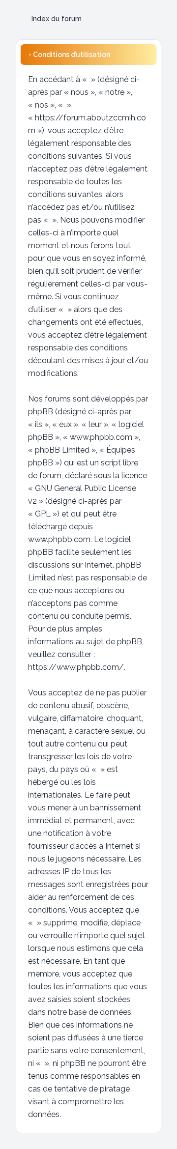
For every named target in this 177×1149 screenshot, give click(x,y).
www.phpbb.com (59, 539)
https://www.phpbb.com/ (76, 667)
